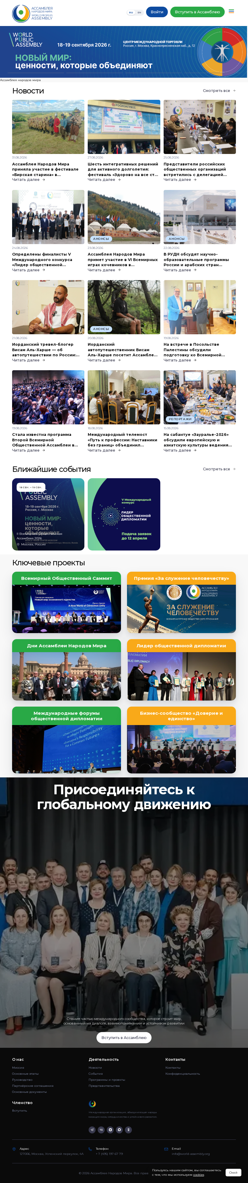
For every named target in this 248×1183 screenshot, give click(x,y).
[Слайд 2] (94, 73)
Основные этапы (25, 1074)
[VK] (101, 1129)
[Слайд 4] (212, 73)
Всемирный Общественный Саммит (66, 578)
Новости (95, 1068)
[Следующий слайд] (217, 52)
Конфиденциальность (182, 1074)
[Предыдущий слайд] (31, 52)
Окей (233, 1173)
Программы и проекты (107, 1080)
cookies (198, 1175)
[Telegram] (92, 1129)
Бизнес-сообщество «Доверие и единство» (181, 716)
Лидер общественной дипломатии (181, 646)
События (96, 1074)
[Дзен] (110, 1129)
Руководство (22, 1080)
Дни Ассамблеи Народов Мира (66, 646)
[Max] (119, 1129)
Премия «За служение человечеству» (181, 578)
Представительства (104, 1086)
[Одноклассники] (128, 1129)
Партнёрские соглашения (33, 1086)
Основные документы (29, 1092)
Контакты (173, 1068)
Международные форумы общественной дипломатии (67, 716)
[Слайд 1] (36, 73)
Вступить (19, 1111)
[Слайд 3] (153, 73)
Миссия (18, 1068)
